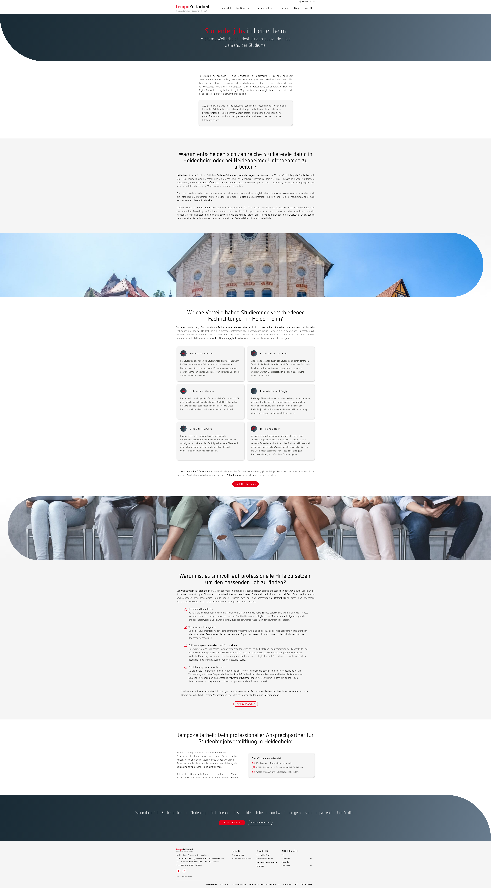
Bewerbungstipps (238, 855)
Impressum (224, 884)
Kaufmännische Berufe (264, 859)
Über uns (284, 8)
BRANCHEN (262, 851)
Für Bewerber (243, 8)
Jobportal (226, 8)
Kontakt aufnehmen (245, 484)
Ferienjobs (260, 866)
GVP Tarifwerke (306, 884)
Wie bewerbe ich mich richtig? (242, 859)
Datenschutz (287, 884)
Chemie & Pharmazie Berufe (266, 862)
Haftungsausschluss (238, 884)
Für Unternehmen (264, 8)
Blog (296, 8)
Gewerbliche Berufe (263, 855)
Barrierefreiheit (211, 884)
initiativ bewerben (245, 704)
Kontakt (308, 8)
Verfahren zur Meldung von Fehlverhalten (264, 884)
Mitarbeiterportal (308, 1)
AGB (296, 884)
